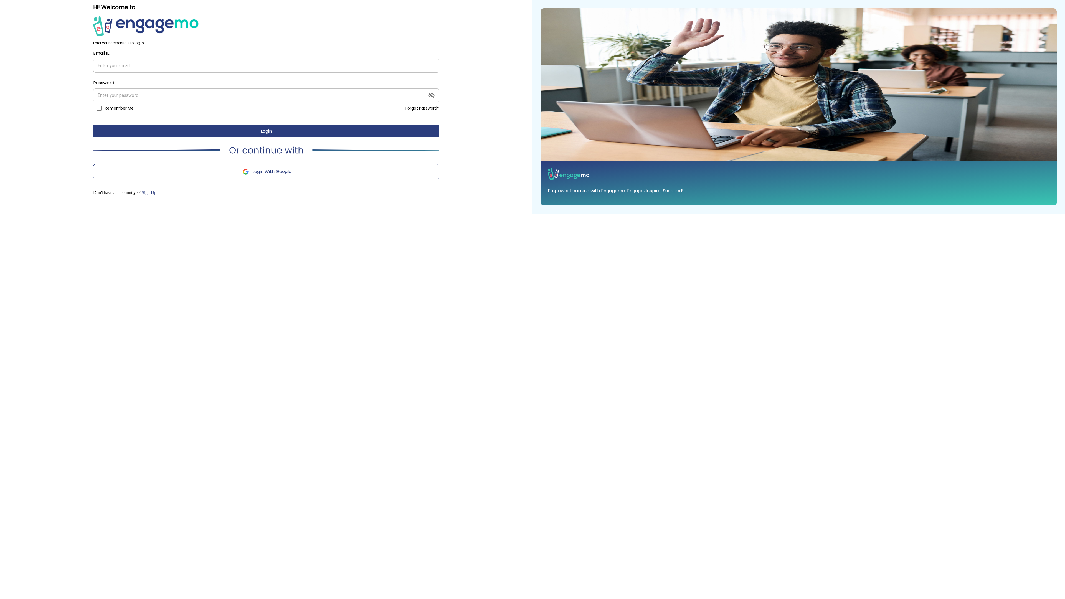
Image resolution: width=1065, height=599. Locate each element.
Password (103, 83)
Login (266, 131)
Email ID (101, 53)
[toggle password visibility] (431, 95)
